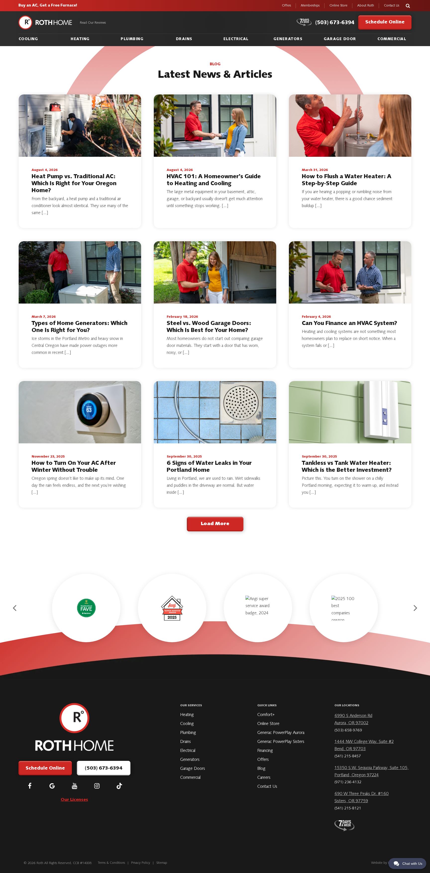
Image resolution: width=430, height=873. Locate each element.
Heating (80, 39)
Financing (265, 751)
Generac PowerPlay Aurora (280, 733)
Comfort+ (266, 715)
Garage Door (340, 39)
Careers (263, 778)
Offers (286, 5)
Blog (261, 769)
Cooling (28, 39)
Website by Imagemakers (388, 863)
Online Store (338, 5)
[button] (15, 608)
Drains (184, 39)
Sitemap (161, 863)
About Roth (365, 5)
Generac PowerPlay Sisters (280, 742)
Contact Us (391, 5)
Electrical (236, 39)
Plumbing (132, 39)
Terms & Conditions (111, 863)
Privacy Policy (140, 863)
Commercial (391, 39)
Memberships (310, 5)
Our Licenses (74, 800)
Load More (215, 524)
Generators (287, 39)
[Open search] (408, 5)
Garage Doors (192, 769)
